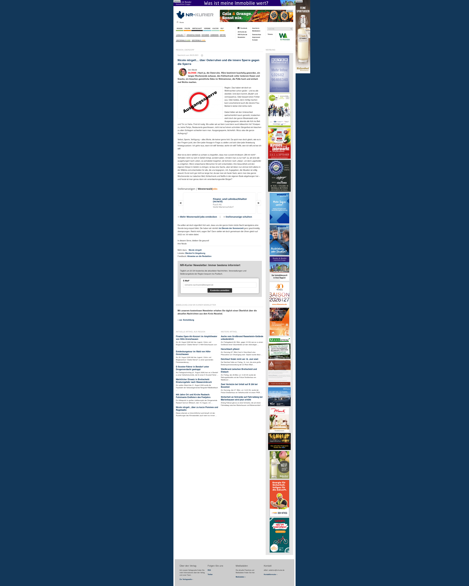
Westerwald (183, 40)
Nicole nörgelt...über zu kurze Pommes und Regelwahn (197, 408)
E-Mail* (186, 281)
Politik (187, 28)
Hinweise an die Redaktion (199, 256)
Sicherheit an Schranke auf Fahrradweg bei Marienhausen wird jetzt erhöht (242, 398)
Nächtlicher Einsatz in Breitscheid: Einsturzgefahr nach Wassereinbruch (194, 380)
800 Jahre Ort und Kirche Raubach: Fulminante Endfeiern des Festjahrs (193, 396)
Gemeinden (214, 35)
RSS (209, 570)
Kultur (215, 28)
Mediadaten (256, 31)
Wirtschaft (197, 28)
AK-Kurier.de (242, 32)
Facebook (243, 28)
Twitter (210, 574)
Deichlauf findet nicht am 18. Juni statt (239, 359)
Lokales (179, 35)
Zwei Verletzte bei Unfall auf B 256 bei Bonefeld (239, 385)
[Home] (177, 22)
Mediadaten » (241, 577)
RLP (222, 28)
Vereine (207, 28)
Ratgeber (205, 35)
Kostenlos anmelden (219, 290)
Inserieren (255, 28)
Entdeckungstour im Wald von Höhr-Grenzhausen (193, 353)
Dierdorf (189, 49)
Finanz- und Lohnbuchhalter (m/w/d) (230, 200)
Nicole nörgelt (195, 250)
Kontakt (255, 40)
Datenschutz (256, 34)
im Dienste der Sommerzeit (231, 228)
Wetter (222, 35)
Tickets (270, 34)
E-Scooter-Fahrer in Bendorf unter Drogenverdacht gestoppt (192, 368)
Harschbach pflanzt (230, 349)
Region (179, 28)
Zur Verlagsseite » (186, 579)
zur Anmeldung (186, 319)
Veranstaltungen (193, 35)
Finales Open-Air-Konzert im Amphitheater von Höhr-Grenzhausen (196, 337)
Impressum (256, 37)
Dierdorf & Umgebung (195, 253)
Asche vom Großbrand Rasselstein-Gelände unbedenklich (242, 337)
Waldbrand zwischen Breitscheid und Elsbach (239, 370)
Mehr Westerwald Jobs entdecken (198, 216)
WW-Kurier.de (242, 34)
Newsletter (241, 37)
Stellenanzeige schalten (239, 216)
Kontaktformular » (270, 574)
